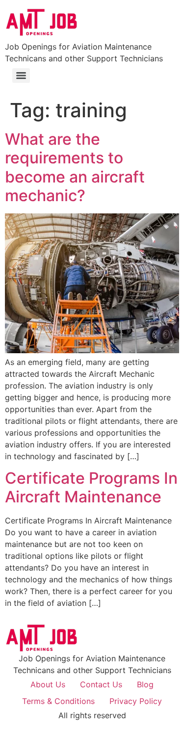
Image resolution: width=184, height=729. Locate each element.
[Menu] (21, 75)
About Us (47, 684)
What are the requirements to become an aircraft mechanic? (75, 167)
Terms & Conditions (58, 701)
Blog (145, 684)
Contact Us (101, 684)
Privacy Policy (135, 701)
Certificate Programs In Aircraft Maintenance (91, 487)
